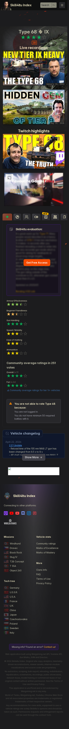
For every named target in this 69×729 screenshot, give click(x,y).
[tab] (7, 217)
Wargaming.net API (40, 654)
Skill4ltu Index (21, 5)
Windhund (15, 543)
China (13, 610)
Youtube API (56, 654)
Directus (43, 657)
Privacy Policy (44, 583)
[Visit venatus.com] (57, 200)
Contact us (49, 647)
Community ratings (46, 543)
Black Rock (16, 552)
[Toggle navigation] (62, 5)
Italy (12, 632)
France (13, 601)
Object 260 (16, 570)
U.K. (12, 605)
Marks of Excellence (47, 548)
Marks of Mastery (45, 552)
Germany (14, 587)
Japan (13, 614)
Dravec (14, 548)
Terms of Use (43, 578)
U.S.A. (13, 596)
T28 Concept (17, 561)
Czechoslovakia (18, 619)
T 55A (13, 566)
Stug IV (13, 557)
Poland (13, 623)
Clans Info (41, 569)
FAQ (38, 574)
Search (45, 5)
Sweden (14, 628)
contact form (45, 715)
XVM (33, 657)
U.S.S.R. (14, 592)
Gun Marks (25, 657)
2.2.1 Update (15, 445)
